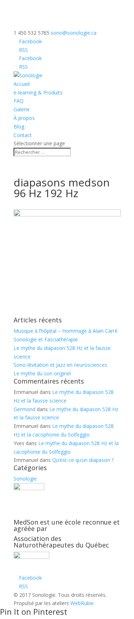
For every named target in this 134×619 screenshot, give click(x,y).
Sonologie (25, 478)
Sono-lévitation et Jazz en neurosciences (60, 364)
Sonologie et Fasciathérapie (46, 339)
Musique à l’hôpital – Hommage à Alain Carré (66, 330)
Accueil (22, 84)
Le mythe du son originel (42, 373)
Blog (19, 126)
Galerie (22, 109)
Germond (24, 409)
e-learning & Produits (38, 92)
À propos (24, 117)
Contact (23, 135)
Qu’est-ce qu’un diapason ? (83, 460)
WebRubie (82, 603)
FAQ (19, 100)
